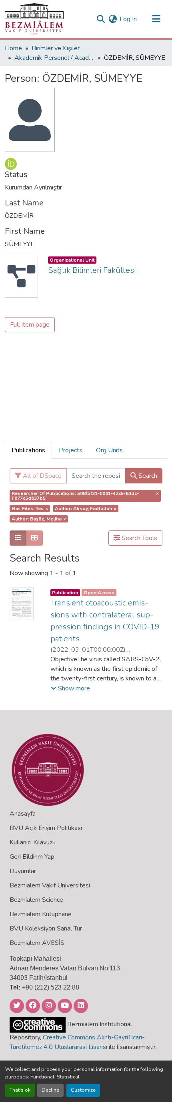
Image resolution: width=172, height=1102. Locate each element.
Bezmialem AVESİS (37, 943)
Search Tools (138, 538)
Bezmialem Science (36, 900)
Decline (50, 1090)
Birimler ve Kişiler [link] (56, 48)
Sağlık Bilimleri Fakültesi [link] (92, 270)
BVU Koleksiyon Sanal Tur (46, 928)
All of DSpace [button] (41, 475)
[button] (34, 19)
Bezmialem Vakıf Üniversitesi (50, 885)
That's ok (20, 1090)
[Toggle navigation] (156, 19)
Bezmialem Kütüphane (41, 914)
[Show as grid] (34, 538)
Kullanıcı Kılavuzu (33, 842)
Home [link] (13, 48)
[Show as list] (18, 538)
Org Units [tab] (109, 450)
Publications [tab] (28, 450)
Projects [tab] (70, 450)
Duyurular (23, 871)
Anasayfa (23, 813)
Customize (83, 1090)
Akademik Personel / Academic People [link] (54, 57)
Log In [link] (128, 19)
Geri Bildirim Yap (32, 857)
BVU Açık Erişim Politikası (46, 828)
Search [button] (147, 475)
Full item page (30, 324)
